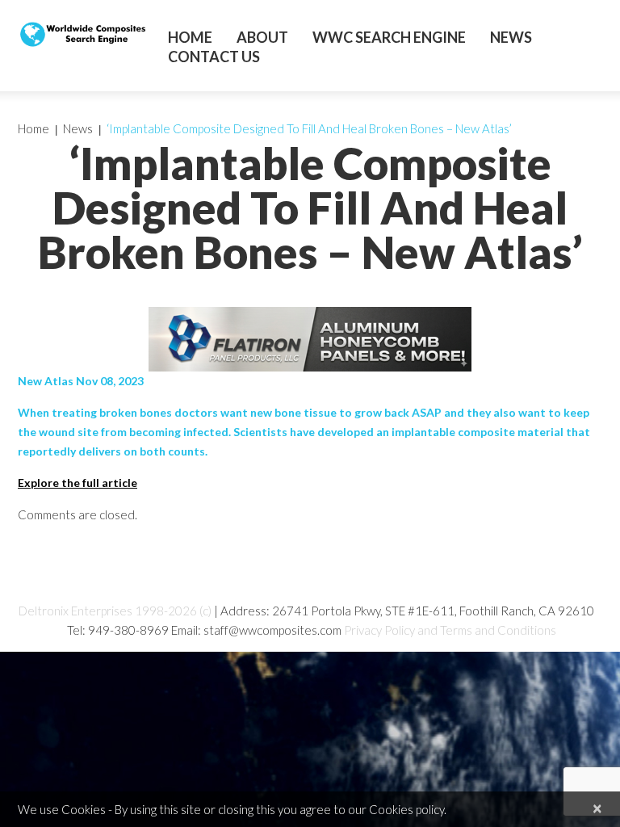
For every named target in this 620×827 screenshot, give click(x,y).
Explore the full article (77, 482)
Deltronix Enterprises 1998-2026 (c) (115, 610)
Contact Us (214, 56)
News (511, 37)
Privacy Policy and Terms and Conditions (450, 630)
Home (190, 37)
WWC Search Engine (389, 37)
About (262, 37)
